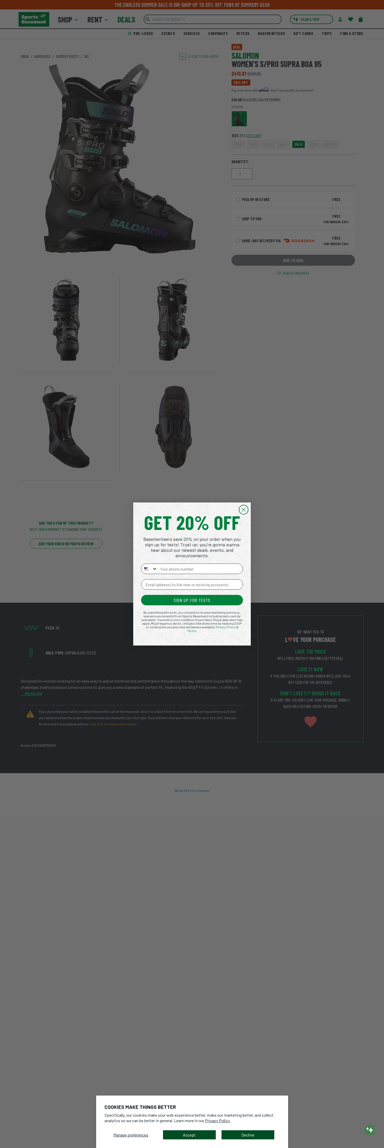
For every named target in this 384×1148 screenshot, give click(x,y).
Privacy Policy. (217, 1120)
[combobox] (149, 569)
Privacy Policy (226, 627)
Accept (189, 1134)
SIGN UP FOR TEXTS (192, 600)
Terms (191, 630)
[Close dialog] (243, 509)
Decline (247, 1134)
